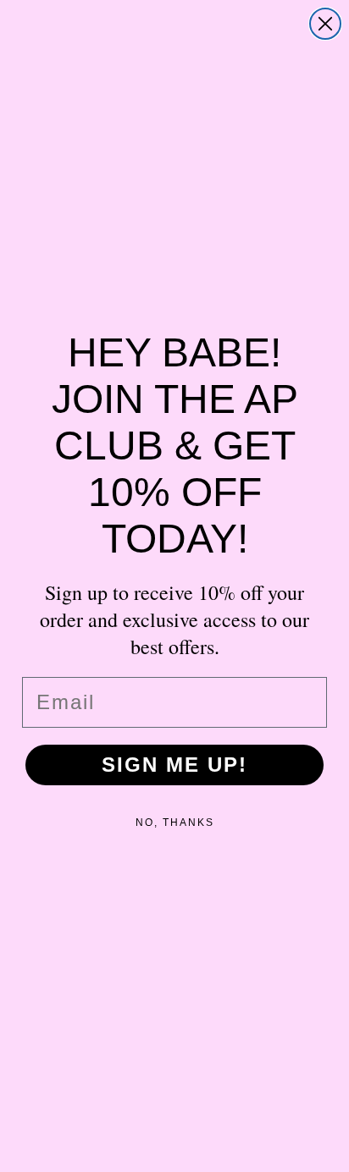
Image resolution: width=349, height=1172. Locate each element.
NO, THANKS (175, 822)
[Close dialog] (325, 23)
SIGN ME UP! (174, 764)
